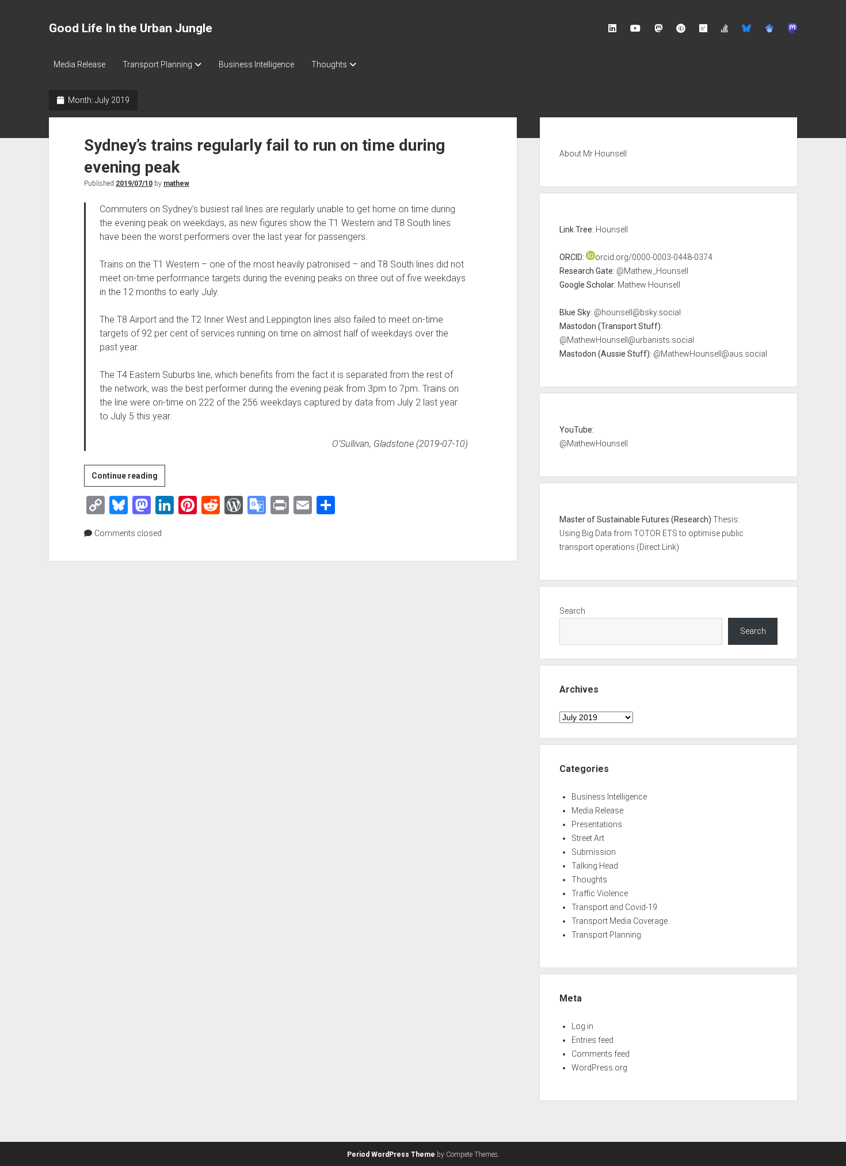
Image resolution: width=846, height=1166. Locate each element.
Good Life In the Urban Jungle (130, 28)
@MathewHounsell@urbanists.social (626, 340)
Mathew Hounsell (649, 284)
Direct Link (657, 547)
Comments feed (600, 1053)
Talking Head (594, 865)
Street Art (587, 838)
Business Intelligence (256, 64)
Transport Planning (157, 64)
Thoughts (329, 64)
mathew (176, 183)
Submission (593, 852)
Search (572, 611)
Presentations (596, 824)
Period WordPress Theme (391, 1154)
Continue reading (128, 479)
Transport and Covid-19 (614, 907)
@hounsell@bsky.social (637, 312)
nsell (619, 443)
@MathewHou (585, 443)
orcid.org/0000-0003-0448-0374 (653, 257)
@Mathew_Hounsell (652, 271)
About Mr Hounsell (593, 153)
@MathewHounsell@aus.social (710, 353)
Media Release (79, 64)
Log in (582, 1026)
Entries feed (592, 1040)
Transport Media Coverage (619, 921)
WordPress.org (599, 1067)
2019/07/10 (134, 183)
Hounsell (612, 229)
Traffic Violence (599, 893)
